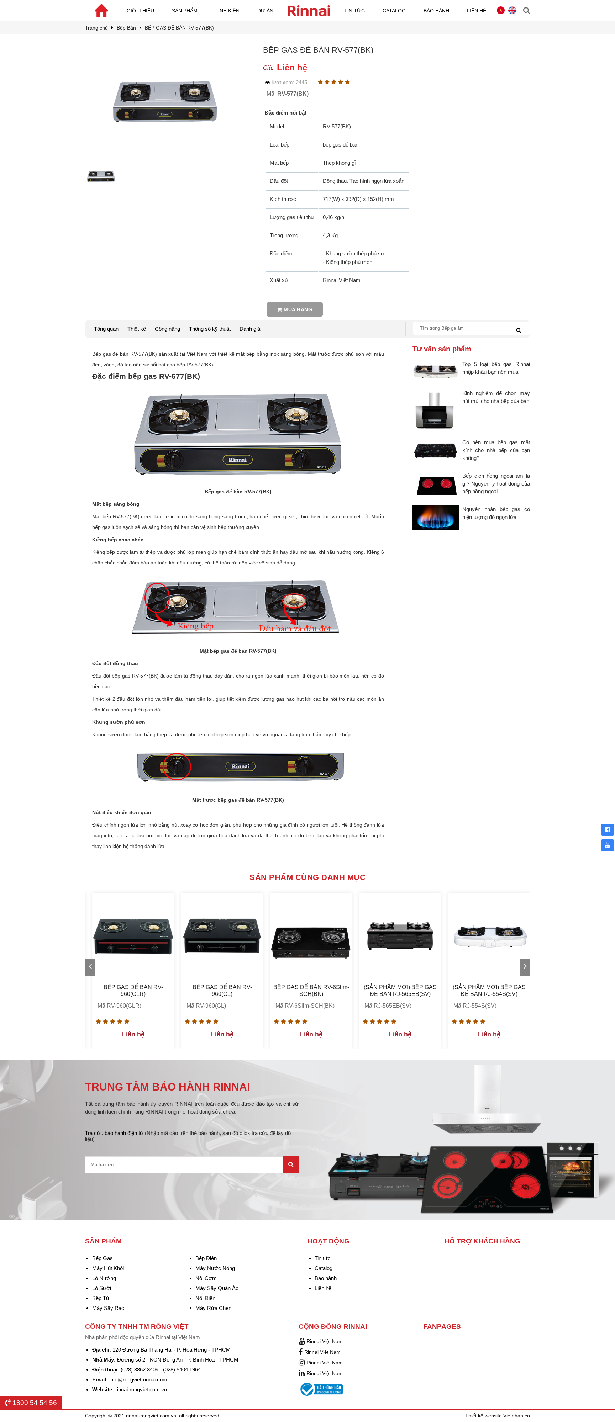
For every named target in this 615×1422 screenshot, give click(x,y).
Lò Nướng (104, 1278)
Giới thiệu (140, 11)
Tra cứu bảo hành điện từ (188, 1136)
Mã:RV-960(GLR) (119, 1006)
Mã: (288, 94)
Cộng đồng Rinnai (333, 1326)
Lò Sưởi (101, 1288)
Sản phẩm (185, 11)
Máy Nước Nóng (215, 1268)
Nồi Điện (205, 1298)
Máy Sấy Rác (108, 1308)
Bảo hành (436, 11)
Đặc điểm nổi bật (285, 113)
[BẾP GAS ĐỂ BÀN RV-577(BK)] (165, 51)
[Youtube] (607, 845)
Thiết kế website (484, 1415)
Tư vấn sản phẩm (441, 349)
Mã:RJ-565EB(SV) (387, 1006)
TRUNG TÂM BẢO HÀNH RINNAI (167, 1087)
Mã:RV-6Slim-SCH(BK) (305, 1006)
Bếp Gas (102, 1258)
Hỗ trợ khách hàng (482, 1241)
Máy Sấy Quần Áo (216, 1288)
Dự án (265, 11)
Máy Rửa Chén (213, 1308)
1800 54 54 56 (34, 1402)
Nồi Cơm (206, 1278)
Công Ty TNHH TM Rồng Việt (137, 1326)
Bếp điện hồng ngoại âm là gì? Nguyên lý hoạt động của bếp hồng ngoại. (496, 483)
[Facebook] (607, 830)
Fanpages (442, 1326)
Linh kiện (227, 11)
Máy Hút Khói (108, 1268)
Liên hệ (476, 11)
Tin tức (354, 11)
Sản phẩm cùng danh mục (307, 877)
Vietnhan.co (516, 1415)
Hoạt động (328, 1241)
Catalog (394, 11)
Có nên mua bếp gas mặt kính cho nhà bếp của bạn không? (496, 450)
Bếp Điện (206, 1258)
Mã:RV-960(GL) (206, 1006)
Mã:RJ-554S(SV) (474, 1006)
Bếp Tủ (100, 1298)
